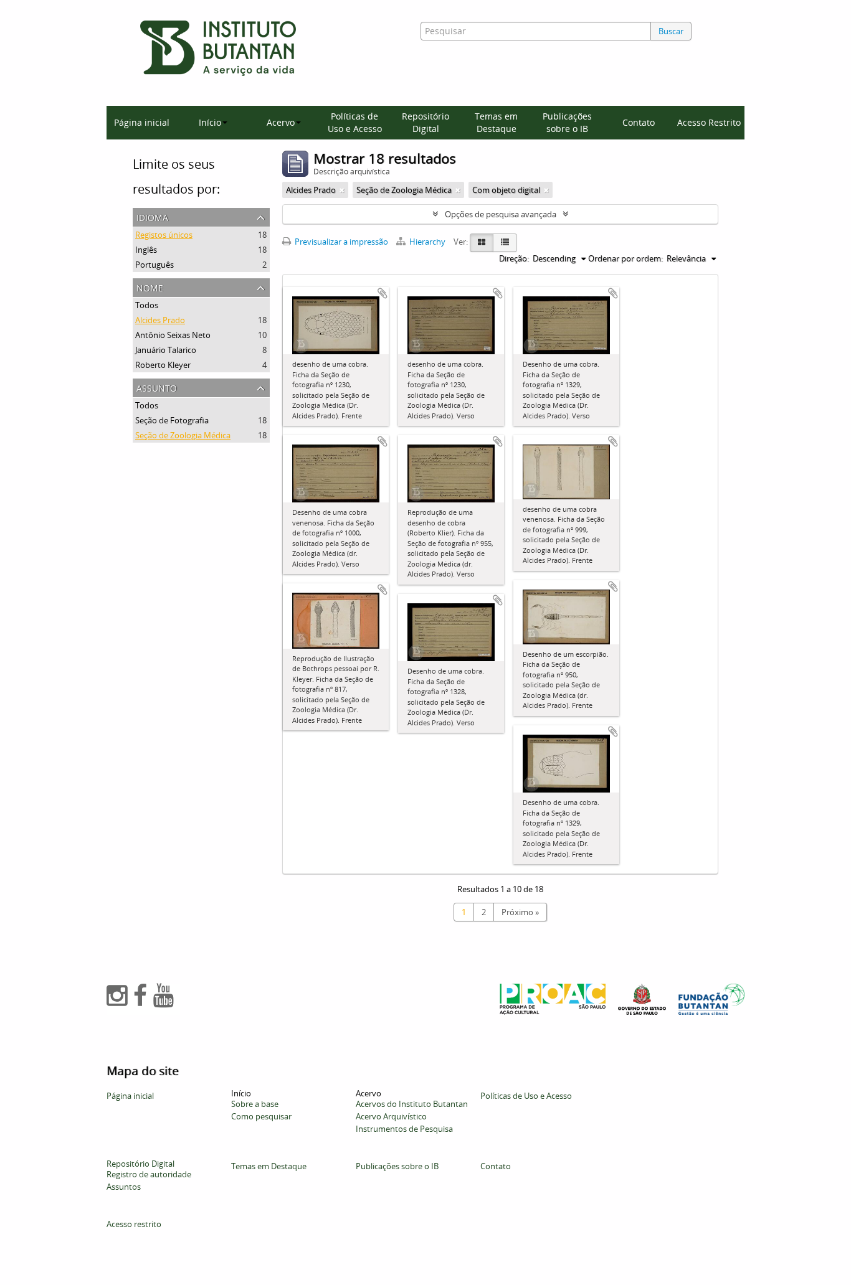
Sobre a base (254, 1103)
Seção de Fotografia (172, 420)
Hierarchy (427, 241)
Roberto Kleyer (163, 364)
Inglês (146, 249)
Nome (149, 286)
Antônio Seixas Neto (173, 335)
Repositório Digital (425, 122)
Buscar (670, 31)
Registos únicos (164, 234)
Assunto (156, 387)
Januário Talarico (165, 349)
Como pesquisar (261, 1116)
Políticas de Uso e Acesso (355, 122)
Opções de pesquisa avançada (500, 214)
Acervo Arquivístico (391, 1116)
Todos (146, 305)
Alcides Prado (160, 320)
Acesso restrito (134, 1224)
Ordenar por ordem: (625, 258)
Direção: (514, 258)
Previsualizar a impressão (340, 241)
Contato (638, 122)
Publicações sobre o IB (567, 122)
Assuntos (124, 1186)
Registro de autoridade (149, 1174)
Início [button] (210, 122)
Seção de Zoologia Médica (183, 435)
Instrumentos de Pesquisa (404, 1128)
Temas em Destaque (496, 122)
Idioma (152, 216)
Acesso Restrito (709, 122)
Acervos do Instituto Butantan (412, 1103)
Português (154, 264)
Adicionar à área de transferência (382, 293)
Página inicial (141, 122)
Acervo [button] (281, 122)
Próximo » (520, 912)
